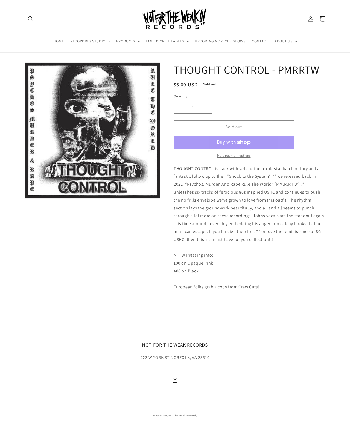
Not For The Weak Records (180, 415)
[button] (31, 19)
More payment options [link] (234, 155)
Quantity (180, 96)
